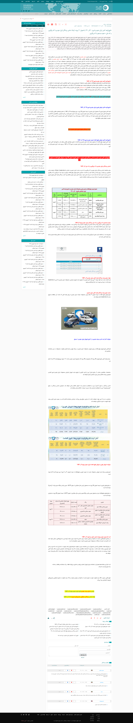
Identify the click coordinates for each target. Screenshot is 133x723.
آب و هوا (33, 1)
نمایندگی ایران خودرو (106, 614)
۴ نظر (75, 25)
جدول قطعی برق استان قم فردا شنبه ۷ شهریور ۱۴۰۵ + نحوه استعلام (34, 199)
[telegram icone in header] (28, 11)
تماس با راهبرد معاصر (59, 1)
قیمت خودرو (59, 611)
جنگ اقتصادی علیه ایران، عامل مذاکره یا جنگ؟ (33, 83)
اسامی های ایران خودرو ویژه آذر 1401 (79, 591)
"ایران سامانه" (24, 721)
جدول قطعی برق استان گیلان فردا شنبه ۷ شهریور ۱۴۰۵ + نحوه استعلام (33, 212)
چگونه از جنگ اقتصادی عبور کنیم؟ (36, 81)
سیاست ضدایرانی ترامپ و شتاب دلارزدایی (34, 90)
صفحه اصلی (109, 14)
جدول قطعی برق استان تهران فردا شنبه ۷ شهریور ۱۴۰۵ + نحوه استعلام (33, 194)
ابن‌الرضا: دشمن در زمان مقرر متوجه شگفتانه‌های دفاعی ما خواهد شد (33, 232)
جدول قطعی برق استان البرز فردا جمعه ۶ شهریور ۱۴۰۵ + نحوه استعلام (33, 61)
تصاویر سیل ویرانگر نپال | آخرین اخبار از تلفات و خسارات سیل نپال (33, 122)
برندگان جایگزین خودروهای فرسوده (80, 597)
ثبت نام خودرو (82, 88)
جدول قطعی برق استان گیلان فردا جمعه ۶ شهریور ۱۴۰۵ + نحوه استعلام (33, 43)
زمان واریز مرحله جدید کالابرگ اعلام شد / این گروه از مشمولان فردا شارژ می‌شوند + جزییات (34, 142)
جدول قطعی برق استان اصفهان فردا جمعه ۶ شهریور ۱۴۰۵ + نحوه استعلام (34, 57)
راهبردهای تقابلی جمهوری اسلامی (36, 72)
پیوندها (47, 1)
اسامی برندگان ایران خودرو (85, 609)
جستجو (42, 1)
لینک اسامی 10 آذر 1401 (79, 597)
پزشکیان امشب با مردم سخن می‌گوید (35, 182)
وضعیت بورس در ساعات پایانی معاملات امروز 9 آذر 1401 (66, 624)
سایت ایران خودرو (57, 59)
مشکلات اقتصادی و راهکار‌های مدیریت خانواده (33, 92)
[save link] (56, 24)
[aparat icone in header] (26, 11)
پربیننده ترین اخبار (39, 23)
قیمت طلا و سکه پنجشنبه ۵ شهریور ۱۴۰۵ (34, 29)
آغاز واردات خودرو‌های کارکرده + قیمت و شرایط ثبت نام (34, 131)
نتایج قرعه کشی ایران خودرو (55, 73)
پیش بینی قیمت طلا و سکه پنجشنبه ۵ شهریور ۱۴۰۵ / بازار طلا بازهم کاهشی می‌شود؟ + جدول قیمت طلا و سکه (34, 137)
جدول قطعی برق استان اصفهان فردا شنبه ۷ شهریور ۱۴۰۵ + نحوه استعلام (34, 203)
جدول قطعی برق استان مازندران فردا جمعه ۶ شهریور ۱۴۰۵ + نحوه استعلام (34, 32)
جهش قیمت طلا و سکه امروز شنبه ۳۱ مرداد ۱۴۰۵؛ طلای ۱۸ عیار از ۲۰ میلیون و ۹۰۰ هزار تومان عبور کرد (33, 106)
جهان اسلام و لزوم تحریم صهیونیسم (35, 64)
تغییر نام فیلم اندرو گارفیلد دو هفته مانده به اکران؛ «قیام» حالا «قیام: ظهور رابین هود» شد (33, 151)
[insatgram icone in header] (21, 11)
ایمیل (108, 649)
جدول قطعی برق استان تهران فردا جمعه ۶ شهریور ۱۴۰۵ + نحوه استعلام (33, 52)
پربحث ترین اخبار (27, 23)
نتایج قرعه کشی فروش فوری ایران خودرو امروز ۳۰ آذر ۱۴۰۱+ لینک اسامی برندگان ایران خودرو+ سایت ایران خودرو (95, 637)
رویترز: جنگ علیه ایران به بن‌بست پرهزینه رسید (33, 229)
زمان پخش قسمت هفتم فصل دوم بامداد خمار (33, 119)
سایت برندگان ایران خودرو (68, 613)
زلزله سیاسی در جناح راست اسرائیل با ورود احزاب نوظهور (33, 179)
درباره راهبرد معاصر (69, 714)
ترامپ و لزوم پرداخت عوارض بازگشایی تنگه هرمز (33, 87)
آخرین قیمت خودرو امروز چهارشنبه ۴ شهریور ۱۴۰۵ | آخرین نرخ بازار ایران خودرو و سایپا (33, 156)
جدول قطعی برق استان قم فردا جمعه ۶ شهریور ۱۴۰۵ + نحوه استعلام (34, 48)
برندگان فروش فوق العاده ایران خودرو (81, 611)
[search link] (21, 14)
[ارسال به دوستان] (52, 24)
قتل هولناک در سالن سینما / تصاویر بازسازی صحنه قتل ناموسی (34, 115)
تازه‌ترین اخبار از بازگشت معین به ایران (35, 112)
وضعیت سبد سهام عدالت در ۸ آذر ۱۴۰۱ (102, 624)
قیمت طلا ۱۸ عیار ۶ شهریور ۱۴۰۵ (36, 40)
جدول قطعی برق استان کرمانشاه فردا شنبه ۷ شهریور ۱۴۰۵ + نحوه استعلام (34, 185)
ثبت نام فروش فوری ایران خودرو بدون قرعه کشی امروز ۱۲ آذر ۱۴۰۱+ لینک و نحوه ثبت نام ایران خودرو (95, 632)
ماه (32, 26)
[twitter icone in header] (23, 11)
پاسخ (59, 670)
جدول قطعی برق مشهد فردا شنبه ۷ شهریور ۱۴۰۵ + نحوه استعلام (33, 221)
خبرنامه (52, 1)
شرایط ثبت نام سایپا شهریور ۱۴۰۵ (33, 19)
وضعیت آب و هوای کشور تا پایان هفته (35, 110)
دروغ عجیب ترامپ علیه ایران (37, 74)
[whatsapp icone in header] (97, 618)
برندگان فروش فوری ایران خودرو (79, 129)
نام (108, 645)
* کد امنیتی (108, 652)
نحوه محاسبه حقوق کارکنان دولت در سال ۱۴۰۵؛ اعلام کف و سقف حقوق (34, 127)
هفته (37, 26)
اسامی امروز (79, 129)
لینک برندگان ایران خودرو (73, 609)
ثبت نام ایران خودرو (61, 609)
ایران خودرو (83, 57)
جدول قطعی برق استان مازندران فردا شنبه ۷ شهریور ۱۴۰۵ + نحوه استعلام (34, 190)
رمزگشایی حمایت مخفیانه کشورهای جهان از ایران (33, 85)
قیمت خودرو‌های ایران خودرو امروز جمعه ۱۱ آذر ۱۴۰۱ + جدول (97, 626)
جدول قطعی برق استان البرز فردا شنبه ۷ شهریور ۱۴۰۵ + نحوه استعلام (34, 217)
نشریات (45, 14)
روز (42, 26)
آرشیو (38, 1)
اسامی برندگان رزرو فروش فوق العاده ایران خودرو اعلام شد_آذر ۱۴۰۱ (64, 631)
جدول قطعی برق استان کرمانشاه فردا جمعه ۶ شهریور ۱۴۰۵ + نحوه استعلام (34, 37)
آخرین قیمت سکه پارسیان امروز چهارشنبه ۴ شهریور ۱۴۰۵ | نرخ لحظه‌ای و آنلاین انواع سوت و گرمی (34, 161)
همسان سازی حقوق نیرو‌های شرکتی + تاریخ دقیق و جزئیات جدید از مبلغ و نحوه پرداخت (33, 147)
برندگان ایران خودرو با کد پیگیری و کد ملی (84, 614)
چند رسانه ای (51, 14)
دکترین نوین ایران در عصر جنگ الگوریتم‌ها (34, 76)
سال (27, 26)
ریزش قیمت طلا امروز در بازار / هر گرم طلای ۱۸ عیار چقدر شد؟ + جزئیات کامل (34, 167)
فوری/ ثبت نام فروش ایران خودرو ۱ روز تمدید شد (68, 635)
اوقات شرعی (27, 1)
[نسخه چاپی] (48, 25)
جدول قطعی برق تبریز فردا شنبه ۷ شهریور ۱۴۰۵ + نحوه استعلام (33, 226)
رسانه (105, 24)
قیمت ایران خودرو (66, 73)
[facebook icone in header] (94, 618)
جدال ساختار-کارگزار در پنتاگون (36, 94)
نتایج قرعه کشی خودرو (56, 613)
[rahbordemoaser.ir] (103, 8)
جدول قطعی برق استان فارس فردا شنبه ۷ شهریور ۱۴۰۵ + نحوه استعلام (33, 208)
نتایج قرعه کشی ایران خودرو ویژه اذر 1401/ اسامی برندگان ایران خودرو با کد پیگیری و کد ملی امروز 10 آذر (83, 97)
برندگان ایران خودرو (97, 609)
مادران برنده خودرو (86, 591)
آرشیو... (24, 97)
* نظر (76, 645)
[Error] (48, 618)
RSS (22, 1)
